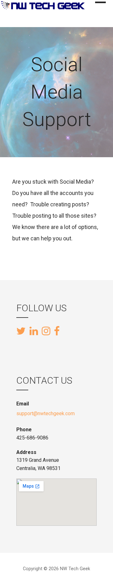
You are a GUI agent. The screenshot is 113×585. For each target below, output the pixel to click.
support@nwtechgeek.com (45, 413)
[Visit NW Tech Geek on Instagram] (46, 331)
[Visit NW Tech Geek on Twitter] (21, 331)
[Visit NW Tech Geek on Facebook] (57, 330)
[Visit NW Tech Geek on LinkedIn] (34, 331)
